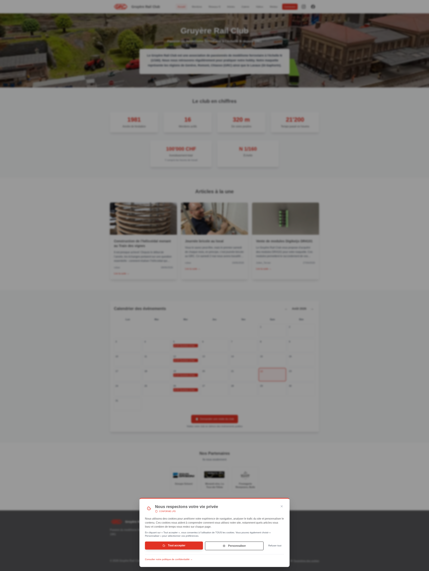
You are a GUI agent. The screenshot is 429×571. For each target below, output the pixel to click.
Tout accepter (176, 545)
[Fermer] (281, 506)
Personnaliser (237, 545)
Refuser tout (274, 545)
